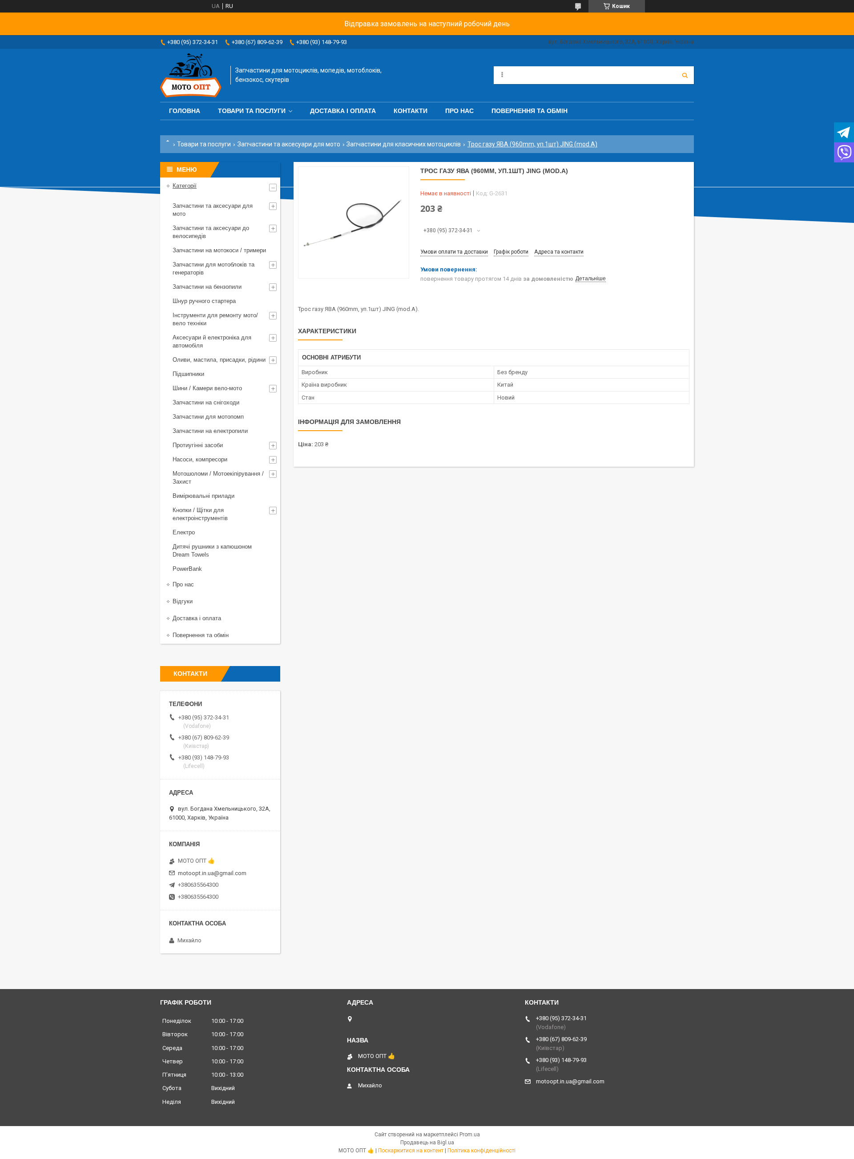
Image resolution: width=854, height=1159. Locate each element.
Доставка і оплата (343, 110)
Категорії (185, 185)
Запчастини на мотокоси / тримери (219, 250)
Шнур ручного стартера (204, 301)
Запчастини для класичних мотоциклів (403, 144)
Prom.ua (469, 1134)
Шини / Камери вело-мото (207, 388)
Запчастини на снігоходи (206, 402)
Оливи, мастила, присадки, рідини (219, 359)
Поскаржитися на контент (410, 1150)
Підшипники (188, 374)
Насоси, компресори (200, 459)
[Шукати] (685, 75)
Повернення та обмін (529, 110)
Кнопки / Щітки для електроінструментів (200, 514)
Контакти (410, 110)
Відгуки (183, 601)
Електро (184, 532)
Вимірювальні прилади (203, 496)
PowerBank (187, 568)
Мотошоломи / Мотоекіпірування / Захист (218, 477)
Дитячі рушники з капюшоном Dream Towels (212, 550)
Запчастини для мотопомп (208, 416)
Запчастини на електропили (210, 431)
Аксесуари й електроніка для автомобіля (212, 341)
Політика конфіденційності (481, 1150)
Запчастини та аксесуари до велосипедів (211, 232)
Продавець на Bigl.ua (427, 1142)
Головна (184, 110)
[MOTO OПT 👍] (191, 75)
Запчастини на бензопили (207, 286)
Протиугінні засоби (198, 445)
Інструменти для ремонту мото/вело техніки (215, 319)
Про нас (459, 110)
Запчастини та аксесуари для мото (289, 144)
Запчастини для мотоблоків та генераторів (213, 268)
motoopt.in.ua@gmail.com (212, 873)
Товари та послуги (252, 110)
